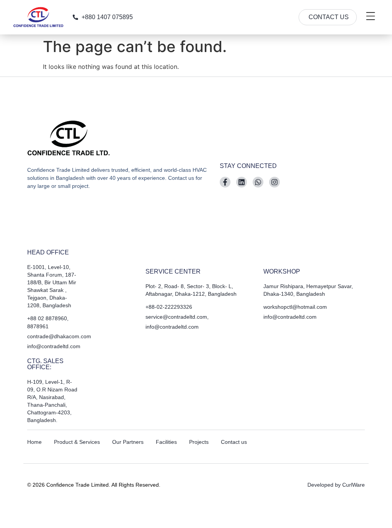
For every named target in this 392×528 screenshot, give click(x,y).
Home (34, 442)
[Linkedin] (241, 182)
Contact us (234, 442)
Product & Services (77, 442)
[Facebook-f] (225, 182)
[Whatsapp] (258, 182)
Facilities (166, 442)
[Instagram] (274, 182)
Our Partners (128, 442)
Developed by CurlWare (336, 485)
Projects (199, 442)
